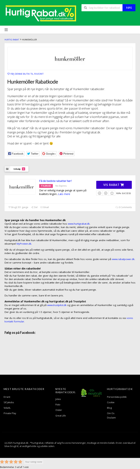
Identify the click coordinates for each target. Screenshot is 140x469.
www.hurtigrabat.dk (79, 223)
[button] (15, 153)
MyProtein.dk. (24, 243)
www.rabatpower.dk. (123, 259)
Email (46, 207)
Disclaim (111, 417)
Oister (58, 410)
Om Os (110, 413)
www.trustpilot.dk (57, 305)
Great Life (60, 415)
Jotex (58, 399)
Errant (7, 396)
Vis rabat (111, 185)
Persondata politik (117, 396)
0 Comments (125, 207)
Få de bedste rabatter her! (55, 180)
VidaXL (7, 407)
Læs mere (64, 194)
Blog (109, 407)
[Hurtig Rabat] (41, 13)
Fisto (57, 404)
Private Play (10, 413)
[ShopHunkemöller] (70, 58)
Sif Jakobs (9, 402)
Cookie (110, 402)
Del (36, 207)
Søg (129, 7)
